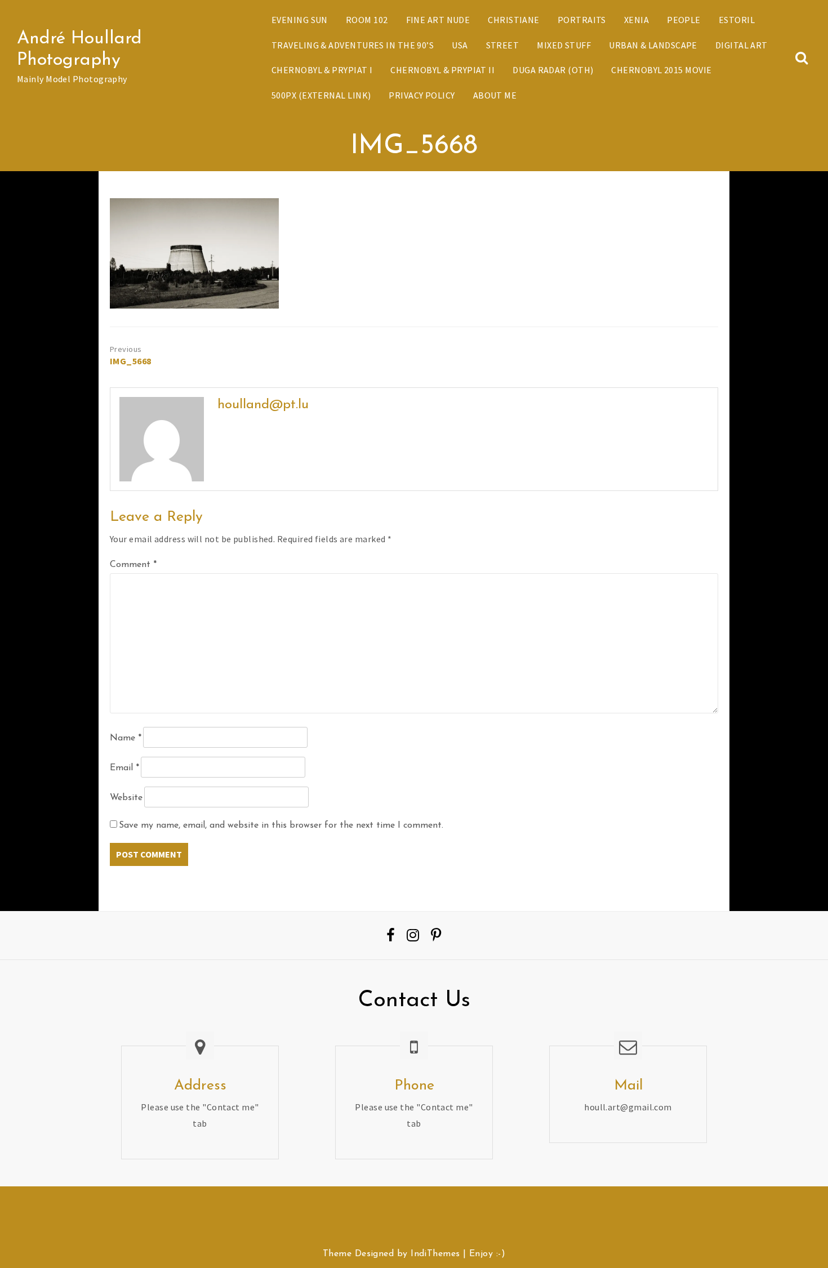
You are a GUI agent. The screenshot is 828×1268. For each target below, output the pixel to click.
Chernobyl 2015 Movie (661, 69)
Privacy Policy (422, 95)
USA (460, 45)
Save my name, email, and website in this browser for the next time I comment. (281, 825)
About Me (495, 95)
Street (502, 45)
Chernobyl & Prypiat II (442, 69)
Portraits (582, 19)
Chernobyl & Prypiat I (321, 69)
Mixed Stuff (564, 45)
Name (125, 738)
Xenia (636, 19)
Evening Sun (299, 19)
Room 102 (367, 19)
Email (124, 768)
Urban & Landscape (653, 45)
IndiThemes (435, 1253)
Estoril (737, 19)
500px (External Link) (321, 95)
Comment (133, 564)
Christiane (513, 19)
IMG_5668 (131, 361)
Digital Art (741, 45)
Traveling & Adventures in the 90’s (352, 45)
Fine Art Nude (438, 19)
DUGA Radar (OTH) (553, 69)
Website (126, 797)
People (684, 19)
